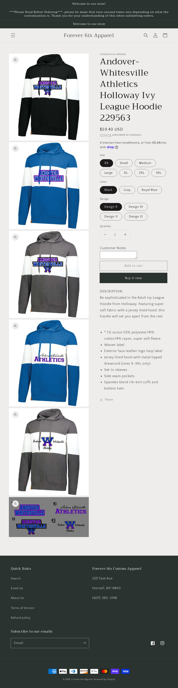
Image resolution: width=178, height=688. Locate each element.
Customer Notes (113, 248)
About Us (17, 598)
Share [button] (109, 399)
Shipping (105, 134)
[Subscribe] (84, 643)
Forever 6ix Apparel (82, 679)
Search (16, 578)
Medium (145, 163)
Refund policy (20, 618)
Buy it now (133, 278)
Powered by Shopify (104, 679)
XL (126, 173)
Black (108, 190)
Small (124, 163)
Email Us (17, 588)
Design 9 (110, 207)
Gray (127, 190)
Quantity (105, 226)
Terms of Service (22, 608)
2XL (142, 173)
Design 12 (136, 216)
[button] (13, 35)
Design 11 (111, 216)
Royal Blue (149, 190)
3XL (159, 173)
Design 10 (136, 207)
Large (108, 173)
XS (106, 163)
